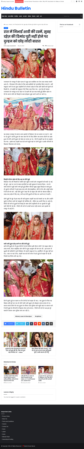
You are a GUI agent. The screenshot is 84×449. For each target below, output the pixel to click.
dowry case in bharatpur (24, 316)
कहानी (38, 16)
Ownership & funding (7, 439)
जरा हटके (25, 16)
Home (6, 24)
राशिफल (29, 16)
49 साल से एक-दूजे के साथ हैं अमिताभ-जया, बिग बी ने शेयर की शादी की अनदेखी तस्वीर (45, 378)
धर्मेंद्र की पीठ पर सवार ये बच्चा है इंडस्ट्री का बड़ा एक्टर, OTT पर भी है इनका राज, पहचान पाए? (28, 378)
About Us (4, 418)
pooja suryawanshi (11, 45)
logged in (13, 397)
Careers (4, 424)
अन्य (41, 16)
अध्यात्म (20, 16)
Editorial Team (6, 436)
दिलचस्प (33, 16)
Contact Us (5, 426)
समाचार (10, 24)
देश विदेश (16, 16)
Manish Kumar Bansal (29, 446)
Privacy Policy (6, 416)
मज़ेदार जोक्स (4, 16)
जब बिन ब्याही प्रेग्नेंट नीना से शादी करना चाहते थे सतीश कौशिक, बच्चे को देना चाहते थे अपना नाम (11, 378)
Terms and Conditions (8, 421)
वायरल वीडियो (10, 16)
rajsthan (38, 316)
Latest (4, 431)
